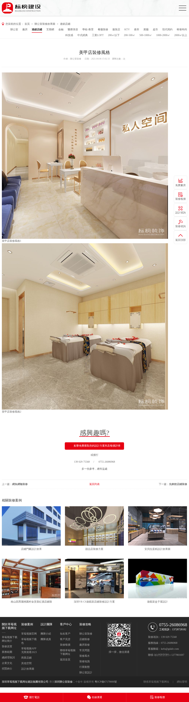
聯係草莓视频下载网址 (156, 681)
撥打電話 (34, 697)
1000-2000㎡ (163, 35)
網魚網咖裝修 (20, 484)
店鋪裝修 (84, 639)
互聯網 (50, 29)
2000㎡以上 (180, 35)
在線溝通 (97, 697)
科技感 (69, 35)
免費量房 (180, 185)
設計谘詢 (180, 212)
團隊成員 (46, 639)
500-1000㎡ (145, 35)
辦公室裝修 (75, 58)
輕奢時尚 (182, 29)
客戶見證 (65, 639)
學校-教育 (88, 29)
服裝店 (116, 29)
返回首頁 (65, 659)
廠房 (25, 29)
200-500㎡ (129, 35)
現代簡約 (167, 29)
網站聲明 (182, 681)
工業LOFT (98, 35)
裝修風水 (84, 655)
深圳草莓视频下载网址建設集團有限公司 (25, 681)
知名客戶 (65, 633)
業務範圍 (7, 652)
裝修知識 (84, 661)
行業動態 (84, 667)
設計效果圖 (27, 668)
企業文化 (7, 663)
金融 (60, 29)
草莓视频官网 (29, 633)
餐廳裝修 (103, 29)
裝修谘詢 (180, 226)
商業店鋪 (26, 657)
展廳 (146, 29)
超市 (155, 29)
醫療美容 (73, 29)
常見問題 (84, 650)
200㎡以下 (114, 35)
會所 (136, 29)
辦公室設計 (85, 672)
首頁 (27, 24)
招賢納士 (7, 668)
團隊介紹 (46, 633)
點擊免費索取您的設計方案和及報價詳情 (97, 445)
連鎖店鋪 (65, 24)
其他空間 (26, 663)
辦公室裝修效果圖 (45, 24)
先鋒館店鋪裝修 (178, 484)
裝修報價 (65, 644)
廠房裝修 (84, 644)
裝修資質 (7, 646)
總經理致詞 (8, 657)
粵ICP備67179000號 (106, 681)
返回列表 (94, 484)
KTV (127, 29)
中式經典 (82, 35)
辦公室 (14, 29)
